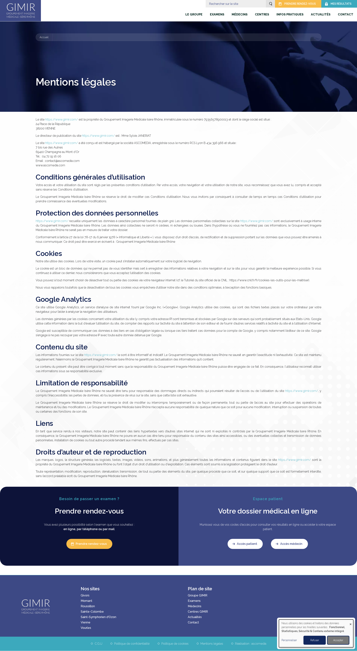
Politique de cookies (175, 643)
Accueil (44, 37)
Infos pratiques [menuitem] (289, 14)
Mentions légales (211, 643)
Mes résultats (341, 3)
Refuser (314, 640)
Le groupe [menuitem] (193, 14)
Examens (194, 601)
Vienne (85, 622)
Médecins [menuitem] (239, 14)
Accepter (338, 640)
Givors (85, 595)
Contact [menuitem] (345, 14)
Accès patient (247, 544)
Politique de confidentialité (131, 643)
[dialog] (316, 633)
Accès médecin (291, 544)
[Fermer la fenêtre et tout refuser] (350, 622)
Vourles (86, 628)
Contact (193, 622)
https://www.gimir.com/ (61, 119)
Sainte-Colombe (92, 611)
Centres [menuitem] (262, 14)
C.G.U (98, 643)
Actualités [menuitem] (320, 14)
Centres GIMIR (198, 611)
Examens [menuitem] (217, 14)
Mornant (86, 601)
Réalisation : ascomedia (250, 643)
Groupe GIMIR (197, 595)
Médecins (194, 606)
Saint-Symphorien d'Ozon (98, 617)
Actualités (195, 617)
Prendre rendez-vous (300, 3)
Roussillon (88, 606)
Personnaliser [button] (289, 640)
